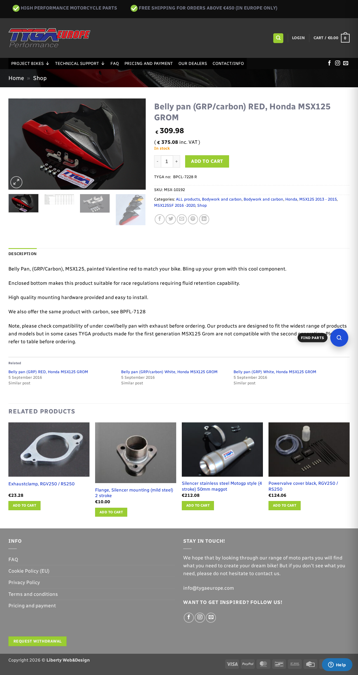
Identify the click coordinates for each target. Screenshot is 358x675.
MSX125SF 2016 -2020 (174, 205)
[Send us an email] (345, 63)
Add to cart (207, 161)
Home (16, 78)
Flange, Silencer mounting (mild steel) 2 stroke (134, 492)
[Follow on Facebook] (329, 63)
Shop (40, 78)
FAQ (114, 63)
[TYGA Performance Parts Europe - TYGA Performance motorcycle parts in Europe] (49, 38)
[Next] (136, 144)
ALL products (188, 199)
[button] (278, 38)
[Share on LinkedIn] (204, 219)
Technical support (77, 63)
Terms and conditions (33, 594)
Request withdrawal (37, 641)
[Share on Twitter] (171, 219)
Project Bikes (27, 63)
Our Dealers (192, 63)
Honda (291, 199)
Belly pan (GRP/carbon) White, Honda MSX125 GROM (169, 372)
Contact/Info (228, 63)
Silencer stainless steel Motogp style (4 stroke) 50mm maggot (222, 486)
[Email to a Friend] (182, 219)
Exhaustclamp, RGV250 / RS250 (41, 483)
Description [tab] (22, 253)
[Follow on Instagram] (337, 63)
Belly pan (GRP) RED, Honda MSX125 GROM (48, 372)
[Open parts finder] (339, 338)
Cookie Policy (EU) (29, 571)
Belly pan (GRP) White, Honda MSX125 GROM (275, 372)
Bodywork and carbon (222, 199)
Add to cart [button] (24, 505)
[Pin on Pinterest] (193, 219)
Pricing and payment (148, 63)
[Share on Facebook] (160, 219)
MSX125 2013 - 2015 (318, 199)
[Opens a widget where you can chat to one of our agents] (337, 665)
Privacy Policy (24, 582)
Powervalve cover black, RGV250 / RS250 (303, 486)
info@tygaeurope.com (208, 588)
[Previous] (18, 144)
